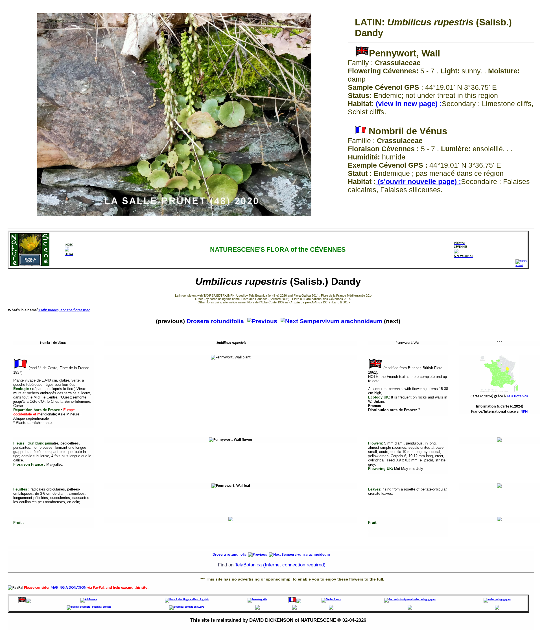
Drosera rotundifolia (217, 321)
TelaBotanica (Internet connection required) (280, 565)
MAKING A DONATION (68, 588)
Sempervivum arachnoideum (340, 321)
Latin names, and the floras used (64, 310)
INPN (523, 412)
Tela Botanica (517, 396)
